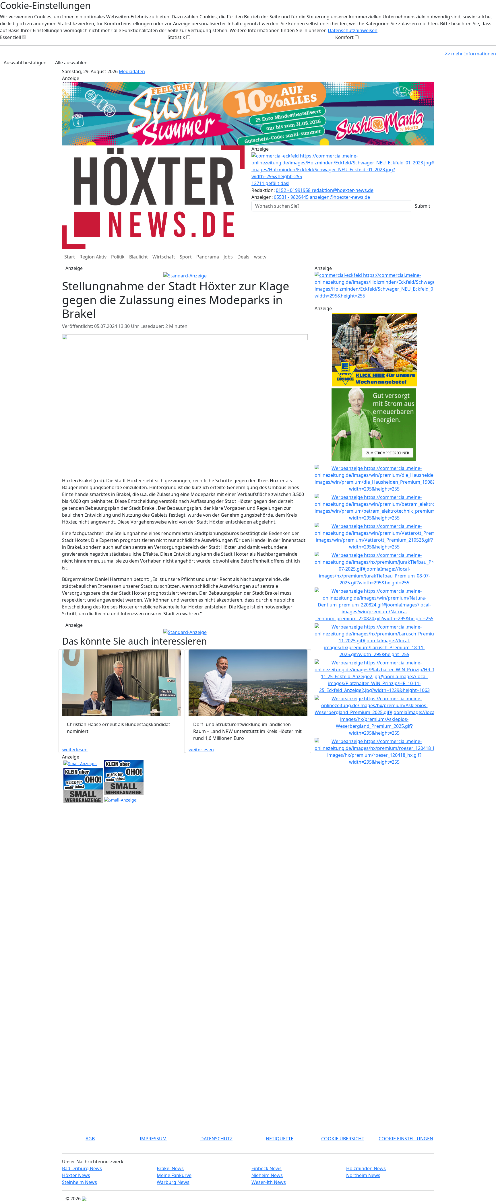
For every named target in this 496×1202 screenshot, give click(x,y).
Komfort (344, 37)
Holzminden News (366, 1168)
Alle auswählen (71, 62)
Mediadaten (132, 71)
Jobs (228, 257)
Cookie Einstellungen (406, 1138)
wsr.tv (260, 257)
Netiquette (279, 1138)
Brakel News (170, 1168)
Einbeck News (266, 1168)
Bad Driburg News (82, 1168)
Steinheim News (79, 1182)
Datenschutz (216, 1138)
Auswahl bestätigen (25, 62)
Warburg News (173, 1182)
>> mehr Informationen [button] (470, 53)
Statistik (176, 37)
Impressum (153, 1138)
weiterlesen (75, 749)
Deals (243, 257)
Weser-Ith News (268, 1182)
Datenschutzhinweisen (352, 30)
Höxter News (76, 1175)
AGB (90, 1138)
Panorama (207, 257)
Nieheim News (267, 1175)
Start (69, 257)
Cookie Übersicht (342, 1138)
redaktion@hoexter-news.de (342, 190)
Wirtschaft (163, 257)
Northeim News (363, 1175)
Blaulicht (138, 257)
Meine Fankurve (174, 1175)
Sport (186, 257)
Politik (118, 257)
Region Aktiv (93, 257)
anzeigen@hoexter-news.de (340, 197)
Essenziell (10, 37)
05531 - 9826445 (291, 197)
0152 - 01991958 (294, 190)
